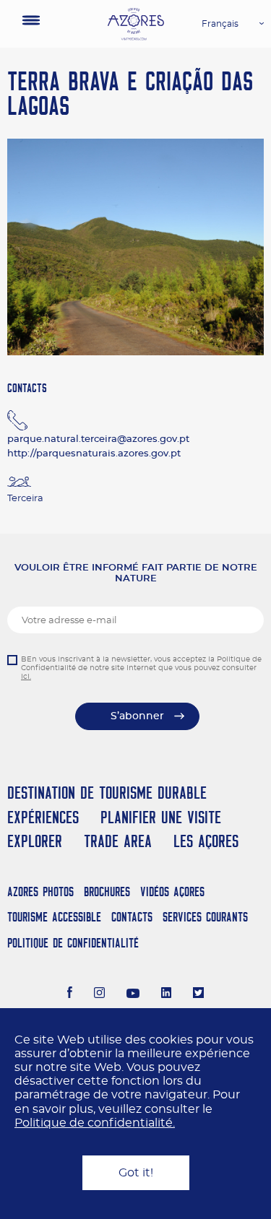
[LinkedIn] (166, 994)
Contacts (131, 917)
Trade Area (118, 841)
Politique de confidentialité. (94, 1123)
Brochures (107, 891)
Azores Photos (40, 891)
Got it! (136, 1173)
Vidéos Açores (172, 891)
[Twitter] (198, 994)
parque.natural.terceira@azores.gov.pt (98, 439)
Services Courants (205, 917)
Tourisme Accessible (54, 917)
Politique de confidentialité (73, 943)
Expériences (43, 817)
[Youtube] (132, 994)
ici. (26, 676)
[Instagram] (99, 994)
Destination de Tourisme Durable (107, 793)
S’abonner (137, 716)
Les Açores (205, 841)
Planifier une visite (160, 817)
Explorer (34, 841)
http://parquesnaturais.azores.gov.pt (94, 454)
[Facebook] (70, 994)
